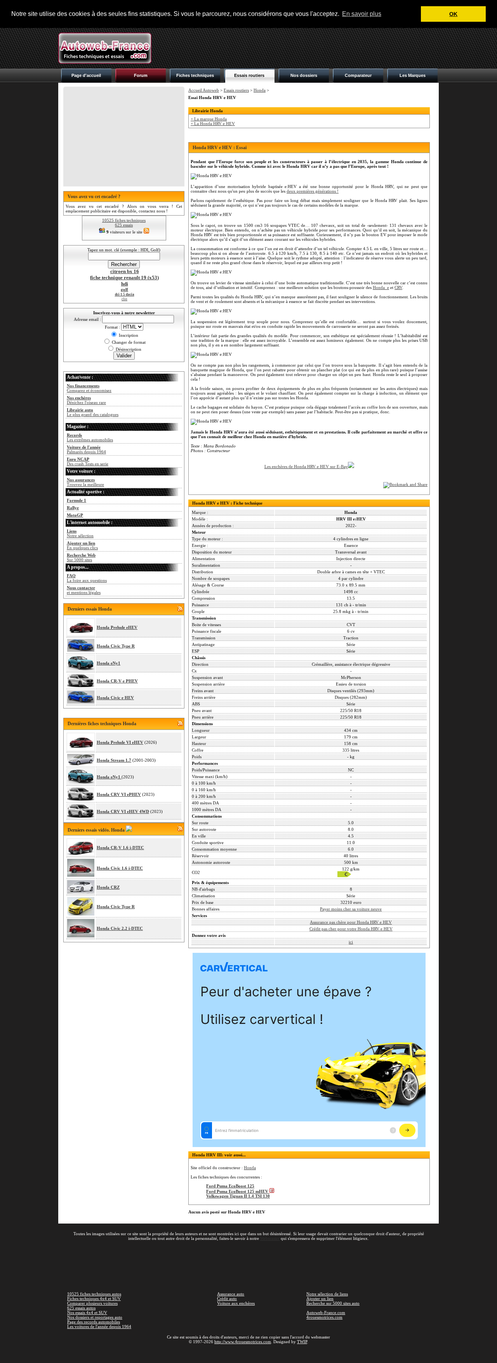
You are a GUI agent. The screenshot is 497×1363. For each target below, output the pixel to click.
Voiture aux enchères (236, 1303)
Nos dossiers (303, 75)
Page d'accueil (86, 75)
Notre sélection (80, 533)
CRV (398, 287)
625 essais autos (81, 1308)
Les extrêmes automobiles (90, 437)
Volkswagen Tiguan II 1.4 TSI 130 (238, 1196)
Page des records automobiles (93, 1321)
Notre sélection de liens (327, 1294)
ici (351, 942)
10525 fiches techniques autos (94, 1294)
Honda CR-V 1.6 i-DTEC (120, 847)
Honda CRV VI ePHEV (119, 794)
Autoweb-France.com (325, 1312)
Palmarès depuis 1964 (86, 449)
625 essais (124, 225)
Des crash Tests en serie (87, 461)
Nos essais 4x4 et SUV (87, 1312)
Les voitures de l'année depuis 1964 (99, 1326)
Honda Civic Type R (116, 646)
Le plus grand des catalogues (92, 412)
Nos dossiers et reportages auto (94, 1317)
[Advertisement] (297, 48)
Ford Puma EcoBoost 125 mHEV (237, 1191)
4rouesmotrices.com (324, 1317)
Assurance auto (230, 1294)
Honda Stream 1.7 (114, 760)
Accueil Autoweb (203, 90)
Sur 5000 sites (81, 557)
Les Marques (413, 75)
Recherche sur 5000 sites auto (333, 1303)
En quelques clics (82, 545)
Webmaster (270, 1238)
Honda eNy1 (108, 663)
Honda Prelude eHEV (117, 627)
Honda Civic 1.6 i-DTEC (120, 868)
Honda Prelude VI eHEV (120, 742)
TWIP (302, 1341)
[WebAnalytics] (248, 1353)
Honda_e (381, 287)
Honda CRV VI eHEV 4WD (123, 811)
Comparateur (358, 75)
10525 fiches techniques (124, 220)
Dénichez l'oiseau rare (86, 400)
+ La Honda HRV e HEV (213, 123)
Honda (260, 90)
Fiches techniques (195, 75)
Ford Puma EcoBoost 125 (230, 1186)
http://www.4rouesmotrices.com (242, 1341)
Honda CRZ (108, 887)
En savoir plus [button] (361, 13)
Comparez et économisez (89, 388)
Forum (141, 75)
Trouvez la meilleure (85, 482)
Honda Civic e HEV (115, 697)
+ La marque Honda (209, 119)
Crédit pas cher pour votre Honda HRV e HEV (351, 928)
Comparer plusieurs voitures (92, 1303)
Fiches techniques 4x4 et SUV (94, 1298)
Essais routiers (249, 75)
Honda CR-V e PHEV (117, 681)
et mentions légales (84, 590)
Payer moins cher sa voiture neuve (351, 909)
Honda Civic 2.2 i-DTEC (120, 928)
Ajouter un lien (320, 1298)
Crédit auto (227, 1298)
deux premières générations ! (313, 191)
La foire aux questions (87, 578)
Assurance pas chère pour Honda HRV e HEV (351, 922)
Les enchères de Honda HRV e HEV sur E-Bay (306, 466)
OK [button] (453, 14)
